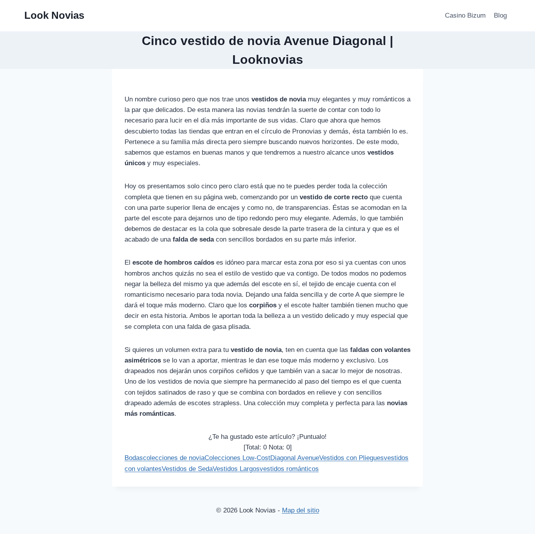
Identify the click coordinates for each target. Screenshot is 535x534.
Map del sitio (300, 510)
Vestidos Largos (236, 469)
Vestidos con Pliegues (351, 458)
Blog (500, 15)
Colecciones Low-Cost (237, 458)
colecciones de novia (173, 458)
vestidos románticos (289, 469)
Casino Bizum (465, 15)
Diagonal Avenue (294, 458)
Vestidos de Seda (187, 469)
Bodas (134, 458)
